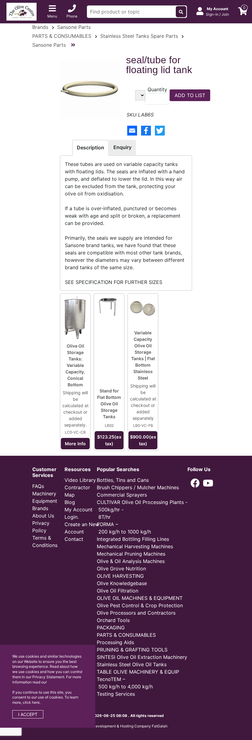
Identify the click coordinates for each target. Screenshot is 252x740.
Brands (40, 27)
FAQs (38, 486)
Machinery (44, 493)
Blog (70, 502)
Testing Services (116, 694)
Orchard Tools (113, 620)
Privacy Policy (40, 526)
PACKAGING (111, 627)
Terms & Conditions (44, 541)
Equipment (44, 501)
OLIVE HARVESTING (120, 576)
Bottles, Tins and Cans (123, 480)
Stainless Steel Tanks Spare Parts (139, 36)
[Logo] (21, 11)
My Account (79, 509)
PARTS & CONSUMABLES (61, 36)
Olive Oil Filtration (117, 591)
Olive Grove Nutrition (121, 568)
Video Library (80, 480)
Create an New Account (82, 528)
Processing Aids (115, 642)
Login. (72, 517)
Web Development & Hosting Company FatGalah (126, 726)
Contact (74, 539)
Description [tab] (90, 147)
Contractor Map (77, 491)
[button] (195, 483)
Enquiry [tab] (122, 147)
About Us (43, 516)
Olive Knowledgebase (122, 583)
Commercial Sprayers (122, 495)
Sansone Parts (74, 27)
